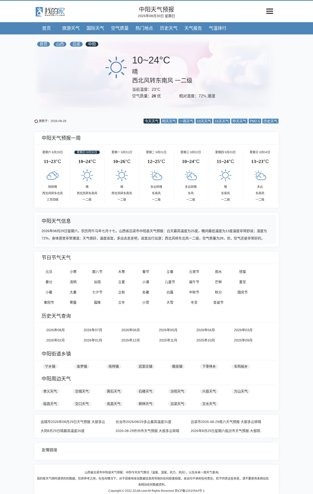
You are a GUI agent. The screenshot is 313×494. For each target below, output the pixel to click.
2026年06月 (130, 330)
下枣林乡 (209, 366)
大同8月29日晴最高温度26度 (63, 431)
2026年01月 (93, 340)
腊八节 (97, 272)
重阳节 (49, 302)
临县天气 (50, 404)
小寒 (73, 272)
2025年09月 (243, 340)
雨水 (218, 272)
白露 (170, 292)
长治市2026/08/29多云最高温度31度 (143, 422)
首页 (46, 28)
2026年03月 (243, 330)
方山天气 (241, 391)
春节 (145, 272)
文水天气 (209, 404)
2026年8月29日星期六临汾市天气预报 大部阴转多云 (230, 431)
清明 (73, 282)
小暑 (48, 292)
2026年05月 (168, 330)
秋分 (218, 292)
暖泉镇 (177, 366)
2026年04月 (205, 330)
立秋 (121, 292)
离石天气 (114, 391)
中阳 (92, 44)
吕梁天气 (177, 404)
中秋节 (194, 292)
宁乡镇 (50, 366)
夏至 (242, 282)
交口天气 (82, 404)
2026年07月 (93, 330)
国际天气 (95, 28)
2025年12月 (130, 340)
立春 (170, 272)
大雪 (170, 302)
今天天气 (151, 121)
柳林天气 (145, 404)
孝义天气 (50, 391)
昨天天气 (239, 121)
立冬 (121, 302)
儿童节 (170, 282)
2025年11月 (168, 340)
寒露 (73, 302)
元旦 (48, 272)
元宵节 (194, 272)
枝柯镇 (114, 366)
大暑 (73, 292)
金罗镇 (82, 366)
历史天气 (169, 28)
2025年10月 (205, 340)
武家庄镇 (145, 366)
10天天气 (204, 121)
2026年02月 (55, 340)
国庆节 (242, 292)
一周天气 (186, 121)
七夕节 (97, 292)
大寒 (121, 272)
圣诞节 (218, 302)
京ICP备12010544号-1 (190, 491)
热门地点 (144, 28)
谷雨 (97, 282)
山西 (60, 44)
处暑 (145, 292)
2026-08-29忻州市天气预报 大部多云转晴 (147, 431)
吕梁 (76, 44)
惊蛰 (242, 272)
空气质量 (120, 28)
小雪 (145, 302)
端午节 (194, 282)
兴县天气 (209, 391)
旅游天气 (71, 28)
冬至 (194, 302)
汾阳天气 (177, 391)
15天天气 (222, 121)
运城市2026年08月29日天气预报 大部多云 (73, 422)
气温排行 (217, 28)
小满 (145, 282)
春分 (48, 282)
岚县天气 (114, 404)
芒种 (218, 282)
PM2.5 (255, 121)
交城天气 (82, 391)
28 (154, 96)
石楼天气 (145, 391)
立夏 (121, 282)
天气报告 (193, 28)
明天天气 (169, 121)
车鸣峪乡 (241, 366)
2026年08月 (55, 330)
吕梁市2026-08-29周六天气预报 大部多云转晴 (226, 422)
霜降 (97, 302)
